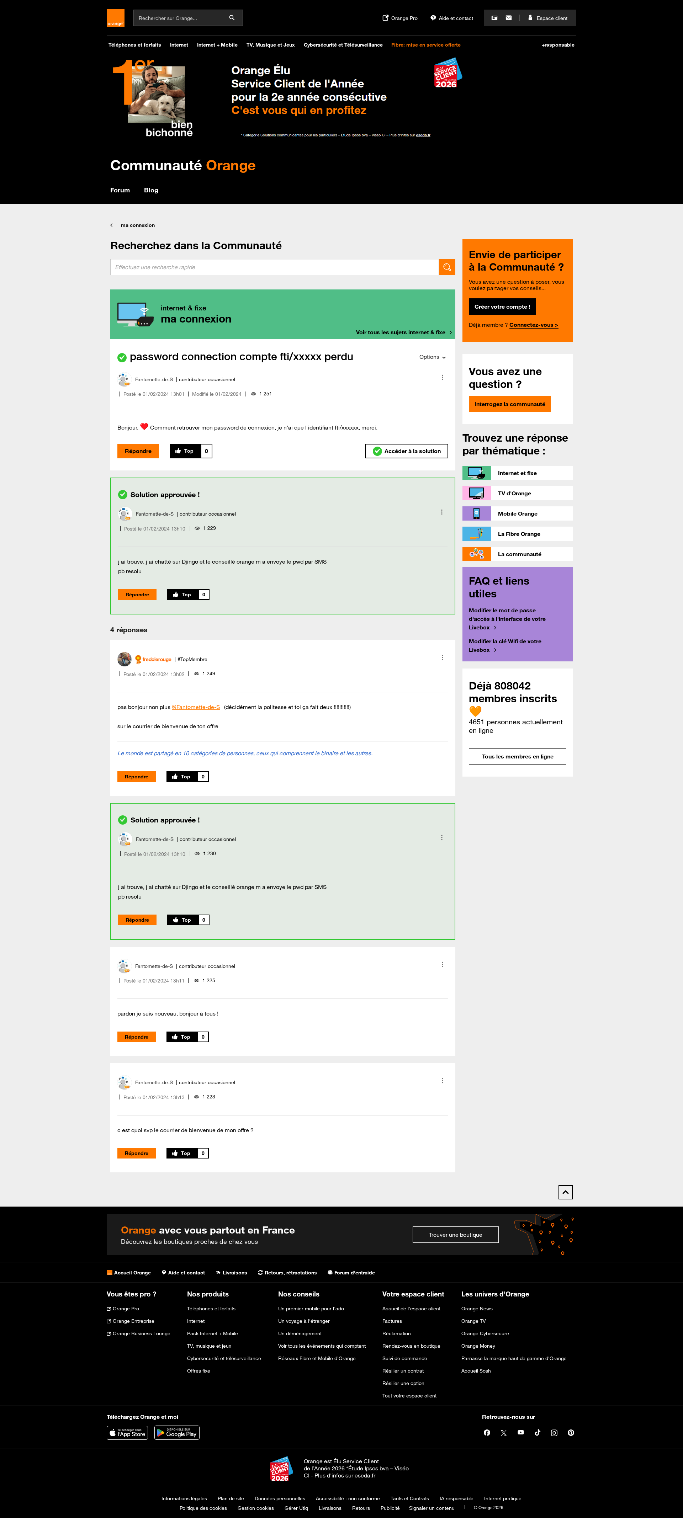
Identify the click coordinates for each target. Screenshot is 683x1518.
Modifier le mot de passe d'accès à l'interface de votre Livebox (507, 619)
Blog (151, 190)
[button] (442, 377)
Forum (120, 190)
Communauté (183, 165)
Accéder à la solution (413, 450)
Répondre (138, 450)
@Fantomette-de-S (196, 706)
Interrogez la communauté (510, 404)
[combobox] (274, 267)
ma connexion (138, 225)
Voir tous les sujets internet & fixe (400, 332)
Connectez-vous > (533, 324)
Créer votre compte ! (502, 306)
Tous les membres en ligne (518, 756)
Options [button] (429, 356)
